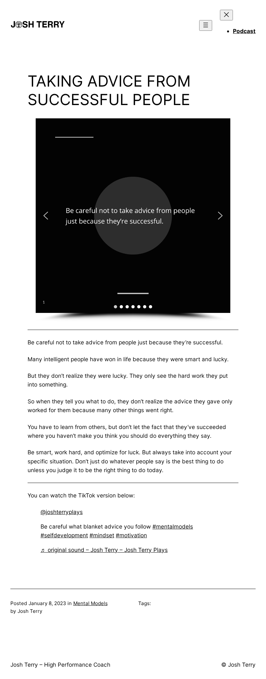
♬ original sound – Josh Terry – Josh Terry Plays (104, 549)
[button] (46, 215)
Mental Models (90, 603)
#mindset (102, 535)
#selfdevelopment (64, 535)
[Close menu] (226, 15)
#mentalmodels (172, 526)
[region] (133, 220)
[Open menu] (205, 25)
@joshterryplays (62, 511)
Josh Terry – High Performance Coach (60, 664)
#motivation (131, 535)
